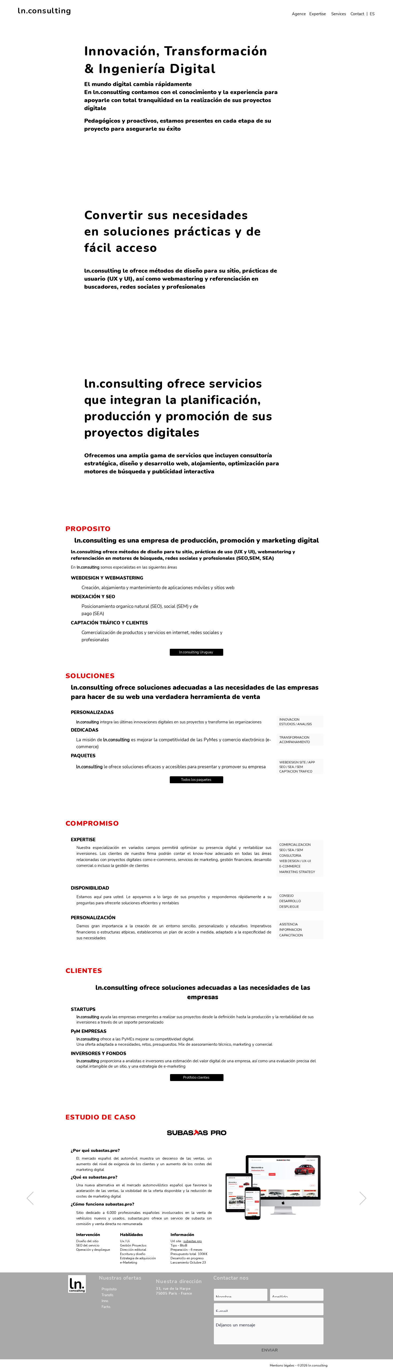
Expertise (317, 14)
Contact (357, 14)
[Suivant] (363, 103)
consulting (77, 1290)
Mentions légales (282, 1365)
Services (338, 14)
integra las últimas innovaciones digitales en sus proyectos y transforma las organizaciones (168, 722)
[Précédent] (30, 103)
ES (372, 14)
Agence (299, 14)
